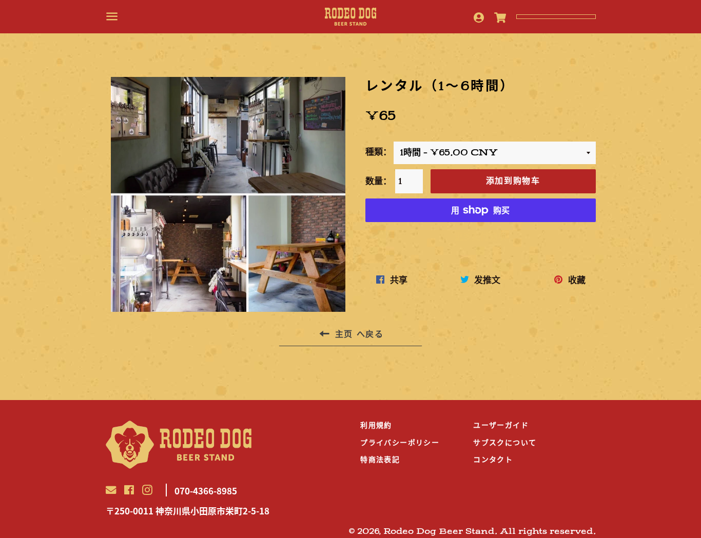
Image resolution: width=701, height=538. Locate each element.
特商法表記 (380, 459)
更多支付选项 (480, 235)
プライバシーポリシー (399, 442)
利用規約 (376, 425)
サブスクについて (504, 442)
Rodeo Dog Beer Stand (439, 531)
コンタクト (493, 459)
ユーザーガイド (501, 425)
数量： (378, 181)
